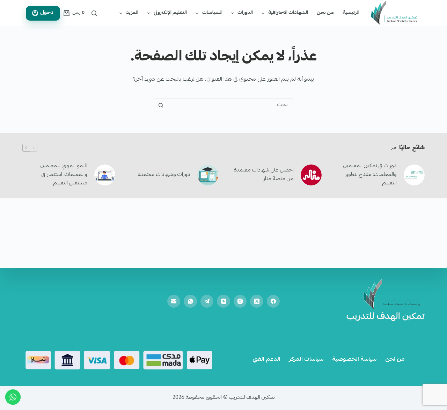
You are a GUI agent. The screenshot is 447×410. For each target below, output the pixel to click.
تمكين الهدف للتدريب (385, 317)
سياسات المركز (306, 360)
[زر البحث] (160, 105)
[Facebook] (273, 301)
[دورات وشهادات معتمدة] (207, 174)
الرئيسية (351, 13)
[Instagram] (240, 301)
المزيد (132, 13)
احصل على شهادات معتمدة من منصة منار (264, 174)
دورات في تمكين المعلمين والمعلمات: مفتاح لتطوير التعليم (370, 175)
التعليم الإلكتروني (170, 13)
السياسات (212, 13)
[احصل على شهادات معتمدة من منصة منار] (311, 174)
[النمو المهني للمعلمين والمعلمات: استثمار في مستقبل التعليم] (104, 174)
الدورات (245, 13)
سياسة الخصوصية (354, 360)
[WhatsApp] (190, 301)
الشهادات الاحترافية (288, 13)
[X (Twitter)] (256, 301)
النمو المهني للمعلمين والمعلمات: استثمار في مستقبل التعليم (64, 175)
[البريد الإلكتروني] (174, 301)
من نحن (325, 13)
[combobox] (230, 105)
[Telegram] (207, 301)
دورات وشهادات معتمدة (164, 175)
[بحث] (94, 13)
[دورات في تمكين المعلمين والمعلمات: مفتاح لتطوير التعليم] (414, 174)
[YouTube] (223, 301)
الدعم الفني (266, 360)
